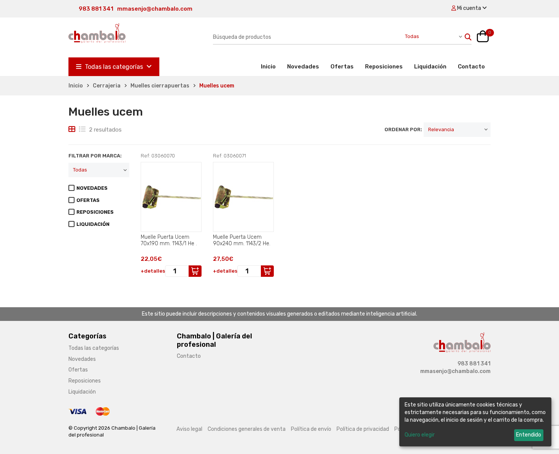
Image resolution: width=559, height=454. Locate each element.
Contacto (471, 66)
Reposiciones (384, 66)
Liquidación (430, 66)
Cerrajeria (107, 86)
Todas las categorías (114, 66)
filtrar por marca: (95, 156)
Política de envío (311, 429)
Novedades (303, 66)
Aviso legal (189, 429)
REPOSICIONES (95, 212)
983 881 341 (96, 8)
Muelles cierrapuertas (159, 86)
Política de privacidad (363, 429)
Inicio (271, 66)
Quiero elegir (420, 435)
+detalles (153, 271)
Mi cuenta (469, 8)
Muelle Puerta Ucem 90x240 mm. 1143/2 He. (241, 240)
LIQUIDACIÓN (93, 224)
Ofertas (342, 66)
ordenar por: (403, 129)
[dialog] (475, 421)
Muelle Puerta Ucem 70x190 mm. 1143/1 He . (169, 240)
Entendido (528, 435)
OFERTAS (88, 200)
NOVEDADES (92, 188)
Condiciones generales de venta (247, 429)
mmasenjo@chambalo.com (154, 8)
